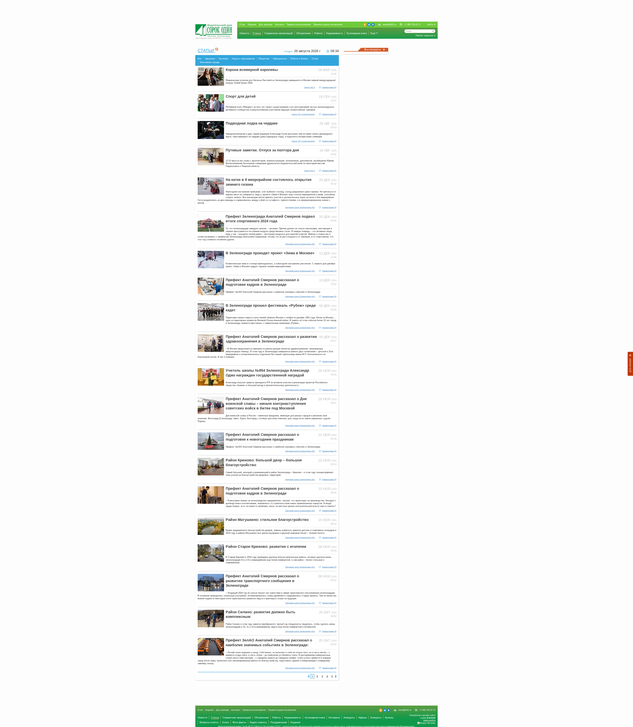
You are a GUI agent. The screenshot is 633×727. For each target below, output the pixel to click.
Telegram (369, 24)
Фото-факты (239, 722)
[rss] (216, 50)
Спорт (315, 58)
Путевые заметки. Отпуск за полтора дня (262, 150)
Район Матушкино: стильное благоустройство (267, 520)
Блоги (225, 722)
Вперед (335, 676)
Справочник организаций (278, 33)
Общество (263, 58)
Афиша (362, 717)
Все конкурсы (372, 49)
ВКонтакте (373, 24)
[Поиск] (433, 31)
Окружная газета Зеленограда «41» (300, 207)
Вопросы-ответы (209, 722)
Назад (308, 676)
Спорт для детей (241, 96)
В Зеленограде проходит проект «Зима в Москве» (270, 253)
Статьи (257, 33)
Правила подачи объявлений (327, 24)
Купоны (389, 717)
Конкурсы (375, 717)
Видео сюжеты (258, 722)
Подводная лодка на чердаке (252, 123)
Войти (430, 24)
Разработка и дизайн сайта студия (422, 718)
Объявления (303, 33)
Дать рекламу (629, 363)
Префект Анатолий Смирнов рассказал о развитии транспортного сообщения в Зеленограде (262, 581)
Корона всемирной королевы (252, 70)
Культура (223, 58)
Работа (318, 33)
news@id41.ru (389, 24)
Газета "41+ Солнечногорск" (303, 114)
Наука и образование (243, 58)
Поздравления (278, 722)
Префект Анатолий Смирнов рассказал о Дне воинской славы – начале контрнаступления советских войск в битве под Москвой (266, 403)
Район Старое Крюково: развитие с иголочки (266, 546)
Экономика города (209, 62)
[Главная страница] (213, 31)
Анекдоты (349, 717)
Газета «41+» (309, 87)
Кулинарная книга (357, 33)
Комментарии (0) (329, 87)
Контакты (279, 24)
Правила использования (299, 24)
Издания (252, 24)
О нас (242, 24)
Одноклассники (364, 24)
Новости (244, 33)
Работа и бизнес (299, 58)
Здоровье (210, 58)
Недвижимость (334, 33)
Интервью (334, 717)
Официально (280, 58)
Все (200, 58)
